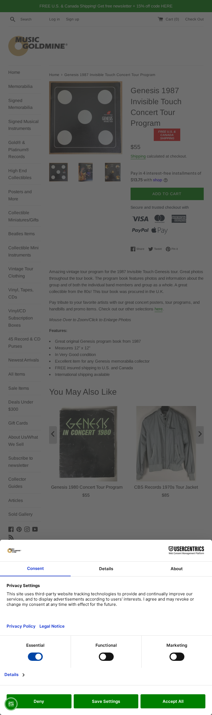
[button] (11, 704)
